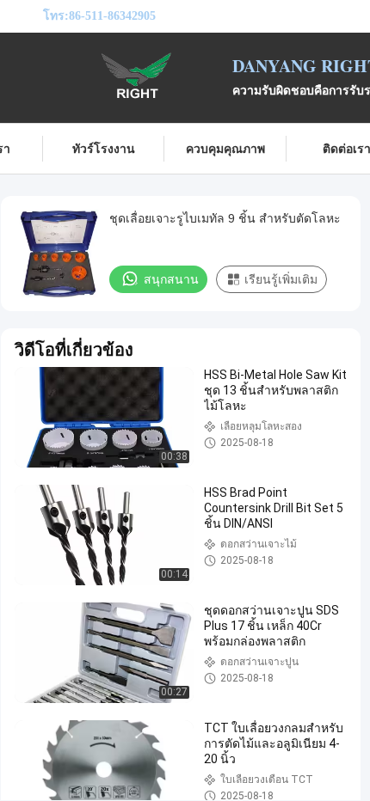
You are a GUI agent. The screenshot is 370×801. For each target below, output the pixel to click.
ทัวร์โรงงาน (103, 148)
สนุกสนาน (171, 279)
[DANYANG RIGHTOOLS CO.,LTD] (137, 75)
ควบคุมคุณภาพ (225, 148)
